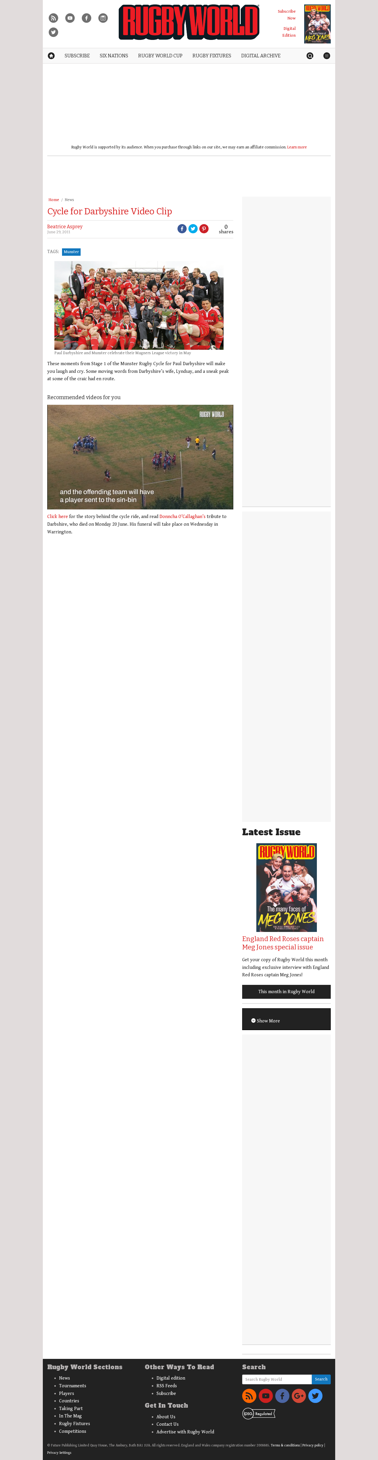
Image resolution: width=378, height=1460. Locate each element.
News (69, 200)
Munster (71, 252)
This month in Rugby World (286, 992)
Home (53, 200)
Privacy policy (312, 1445)
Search (321, 1379)
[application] (140, 457)
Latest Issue (271, 832)
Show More (268, 1021)
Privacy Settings (59, 1453)
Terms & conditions (285, 1445)
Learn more (297, 147)
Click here (57, 516)
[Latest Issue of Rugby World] (317, 23)
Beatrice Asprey (64, 226)
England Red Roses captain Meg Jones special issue (283, 943)
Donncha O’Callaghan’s (182, 516)
